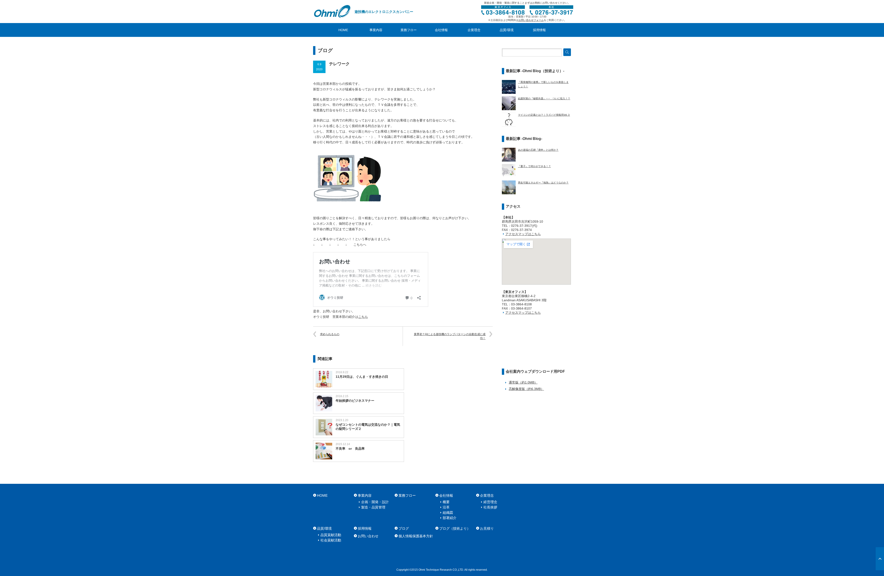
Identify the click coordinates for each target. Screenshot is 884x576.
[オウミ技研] (333, 11)
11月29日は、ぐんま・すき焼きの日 (362, 376)
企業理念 (474, 30)
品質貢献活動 (330, 535)
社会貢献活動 (330, 540)
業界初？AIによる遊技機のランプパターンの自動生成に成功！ (450, 336)
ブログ (403, 528)
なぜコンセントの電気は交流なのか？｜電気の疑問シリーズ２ (368, 427)
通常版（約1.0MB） (523, 382)
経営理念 (490, 502)
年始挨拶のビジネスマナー (355, 400)
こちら (363, 317)
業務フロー (409, 30)
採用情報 (539, 30)
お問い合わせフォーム (531, 20)
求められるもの (329, 334)
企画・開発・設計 (375, 502)
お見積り (487, 528)
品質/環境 (507, 30)
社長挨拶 (490, 507)
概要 (446, 502)
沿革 (446, 507)
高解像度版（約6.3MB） (526, 389)
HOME (343, 30)
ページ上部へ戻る (880, 558)
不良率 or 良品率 (350, 448)
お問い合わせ (368, 536)
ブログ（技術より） (454, 528)
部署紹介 (450, 518)
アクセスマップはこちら (523, 234)
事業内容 (375, 30)
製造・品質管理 (373, 507)
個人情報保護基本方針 (415, 536)
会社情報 (441, 30)
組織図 (448, 512)
